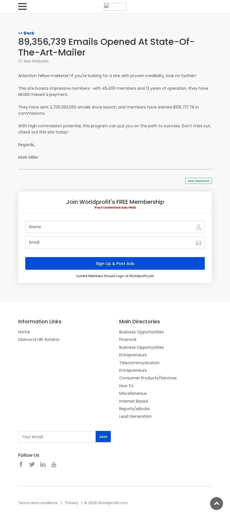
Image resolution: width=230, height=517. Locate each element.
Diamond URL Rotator (38, 339)
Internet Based (133, 401)
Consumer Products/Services (148, 378)
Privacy (71, 503)
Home (24, 332)
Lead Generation (135, 416)
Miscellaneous (133, 393)
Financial (127, 339)
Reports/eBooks (134, 409)
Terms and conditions (38, 503)
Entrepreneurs (133, 355)
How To (126, 386)
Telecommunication (139, 363)
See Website (36, 61)
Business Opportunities (141, 332)
